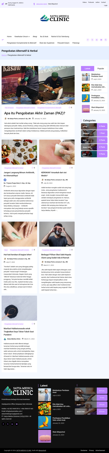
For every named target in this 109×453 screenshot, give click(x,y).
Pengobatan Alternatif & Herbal (25, 108)
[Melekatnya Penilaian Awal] (44, 394)
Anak (85, 140)
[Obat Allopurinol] (44, 436)
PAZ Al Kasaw (9, 108)
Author (98, 2)
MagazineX (42, 450)
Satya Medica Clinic (13, 339)
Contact (103, 2)
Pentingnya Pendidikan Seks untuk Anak (97, 97)
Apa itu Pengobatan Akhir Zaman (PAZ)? (34, 113)
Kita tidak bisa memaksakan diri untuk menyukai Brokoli (98, 86)
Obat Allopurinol (97, 107)
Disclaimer (84, 450)
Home (9, 37)
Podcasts (91, 2)
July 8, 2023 (97, 79)
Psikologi (75, 43)
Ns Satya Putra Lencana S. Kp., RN (19, 118)
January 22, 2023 (99, 100)
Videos (84, 2)
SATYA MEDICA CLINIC (23, 450)
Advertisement (100, 450)
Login (105, 5)
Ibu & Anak (44, 37)
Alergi (35, 37)
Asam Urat (87, 147)
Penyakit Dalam (63, 43)
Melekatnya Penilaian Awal (53, 4)
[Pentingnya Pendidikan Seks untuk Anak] (44, 422)
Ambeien (86, 133)
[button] (29, 36)
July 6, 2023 (97, 90)
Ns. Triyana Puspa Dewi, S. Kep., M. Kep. (17, 183)
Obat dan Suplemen (46, 43)
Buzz (6, 250)
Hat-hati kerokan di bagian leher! (18, 254)
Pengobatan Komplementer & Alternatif (21, 43)
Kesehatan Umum (21, 37)
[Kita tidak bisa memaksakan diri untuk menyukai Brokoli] (44, 408)
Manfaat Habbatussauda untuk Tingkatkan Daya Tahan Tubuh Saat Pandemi (19, 331)
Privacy (91, 450)
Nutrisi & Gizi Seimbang (60, 37)
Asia (84, 154)
